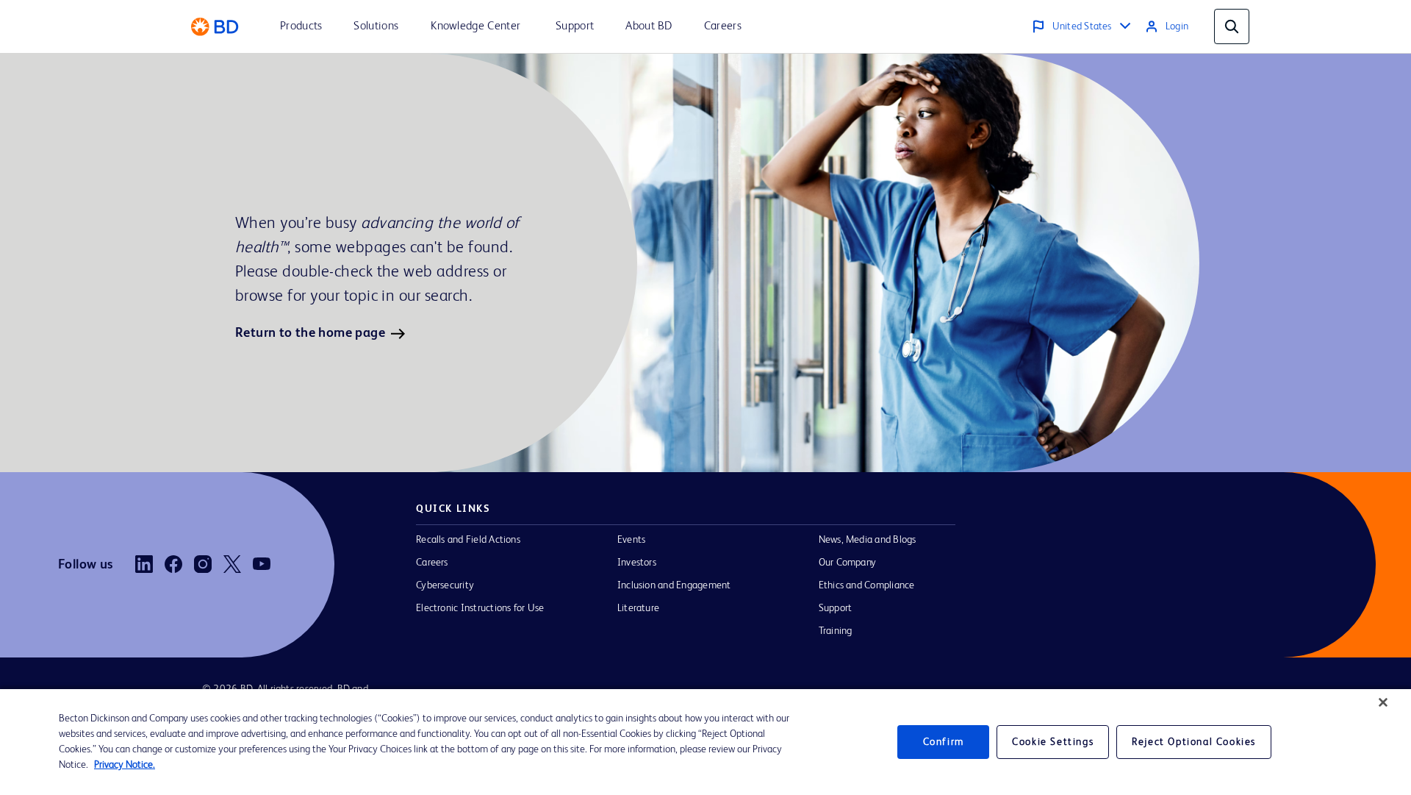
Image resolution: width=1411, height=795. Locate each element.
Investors (636, 562)
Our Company (848, 562)
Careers (432, 562)
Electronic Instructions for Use (480, 608)
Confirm (943, 742)
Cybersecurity (445, 585)
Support (835, 608)
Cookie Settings (1053, 742)
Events (631, 540)
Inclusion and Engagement (674, 585)
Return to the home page (310, 333)
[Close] (1383, 702)
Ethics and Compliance (867, 585)
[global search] (1231, 26)
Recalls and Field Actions (468, 540)
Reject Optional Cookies (1194, 742)
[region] (705, 742)
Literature (638, 608)
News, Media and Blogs (867, 540)
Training (835, 631)
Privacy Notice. (124, 765)
